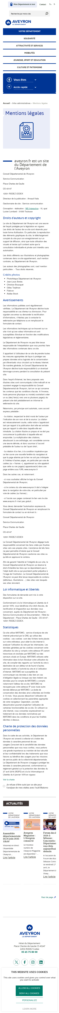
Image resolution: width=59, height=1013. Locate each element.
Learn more (29, 1009)
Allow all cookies (29, 988)
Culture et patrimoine (29, 67)
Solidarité (29, 38)
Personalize (29, 1000)
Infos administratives (21, 103)
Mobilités (29, 53)
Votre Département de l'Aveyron (14, 815)
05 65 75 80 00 (29, 952)
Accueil (6, 103)
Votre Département (30, 31)
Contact (42, 5)
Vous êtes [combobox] (20, 79)
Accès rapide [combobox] (21, 87)
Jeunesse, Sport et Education (29, 60)
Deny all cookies (29, 993)
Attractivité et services (29, 45)
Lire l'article (9, 857)
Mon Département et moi (24, 4)
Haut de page (47, 897)
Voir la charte (9, 779)
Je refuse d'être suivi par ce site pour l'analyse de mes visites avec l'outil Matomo (27, 786)
